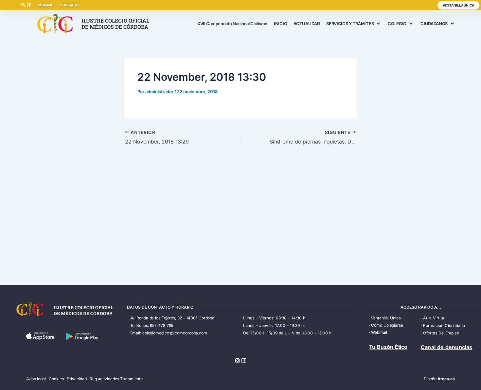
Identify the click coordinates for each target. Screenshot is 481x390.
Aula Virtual (434, 317)
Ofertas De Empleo (441, 333)
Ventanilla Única (386, 317)
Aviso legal (36, 378)
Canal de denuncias (446, 347)
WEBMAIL (45, 5)
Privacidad (77, 378)
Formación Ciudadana (444, 325)
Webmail (379, 332)
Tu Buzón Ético (388, 347)
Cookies (56, 378)
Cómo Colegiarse (387, 325)
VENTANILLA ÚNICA (458, 5)
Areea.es (446, 378)
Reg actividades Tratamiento (116, 378)
